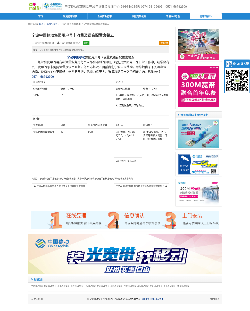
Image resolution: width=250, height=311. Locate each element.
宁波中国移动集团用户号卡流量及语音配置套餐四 (60, 186)
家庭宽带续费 (139, 16)
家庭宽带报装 (70, 16)
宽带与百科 (206, 16)
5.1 (217, 299)
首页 (40, 16)
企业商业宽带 (104, 16)
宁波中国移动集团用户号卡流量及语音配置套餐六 (140, 186)
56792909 (47, 76)
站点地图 (38, 298)
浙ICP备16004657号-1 (152, 298)
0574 (35, 76)
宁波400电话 (173, 16)
